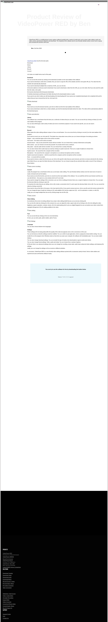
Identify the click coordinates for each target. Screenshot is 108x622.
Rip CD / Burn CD (7, 608)
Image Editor (6, 600)
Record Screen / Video (9, 581)
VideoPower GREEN (8, 558)
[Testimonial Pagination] (65, 52)
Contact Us (6, 618)
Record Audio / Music (8, 583)
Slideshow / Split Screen (9, 593)
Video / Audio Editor (8, 595)
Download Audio (7, 577)
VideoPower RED (32, 60)
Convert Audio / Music (8, 606)
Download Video (7, 575)
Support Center (7, 614)
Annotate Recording (8, 598)
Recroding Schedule (8, 585)
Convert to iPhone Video (9, 604)
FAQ (4, 616)
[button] (107, 4)
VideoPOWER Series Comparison (12, 567)
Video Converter (7, 602)
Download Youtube (8, 573)
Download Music (7, 579)
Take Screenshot (7, 587)
